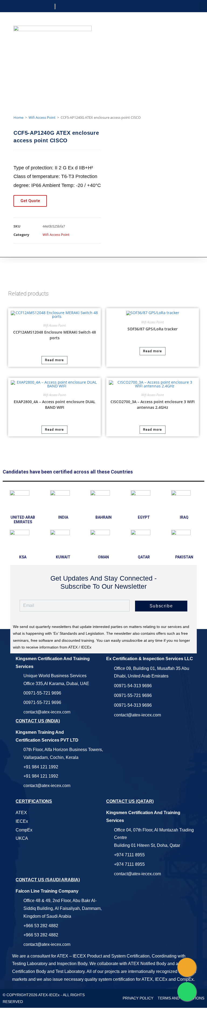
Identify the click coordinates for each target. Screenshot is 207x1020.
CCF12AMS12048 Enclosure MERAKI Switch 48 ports (54, 335)
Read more (54, 360)
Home (18, 117)
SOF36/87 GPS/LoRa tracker (152, 328)
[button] (203, 6)
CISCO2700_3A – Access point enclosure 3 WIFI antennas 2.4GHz (153, 404)
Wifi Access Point (42, 117)
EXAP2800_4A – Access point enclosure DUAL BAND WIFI (54, 404)
